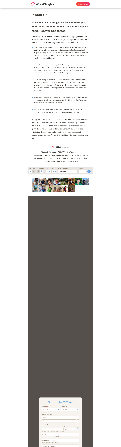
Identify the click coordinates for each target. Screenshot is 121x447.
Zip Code (81, 168)
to (52, 168)
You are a (32, 168)
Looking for (40, 168)
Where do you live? (63, 168)
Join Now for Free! (83, 4)
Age (47, 168)
